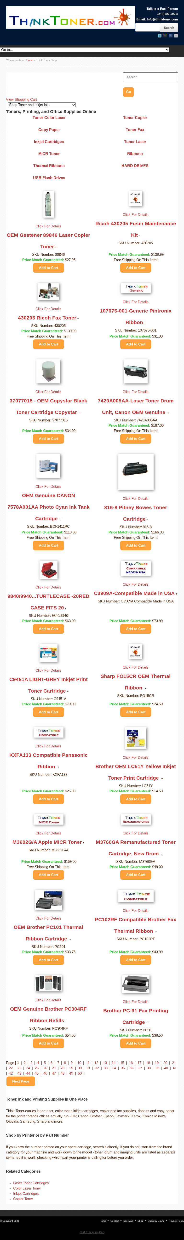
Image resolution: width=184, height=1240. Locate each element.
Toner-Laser (135, 142)
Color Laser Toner (27, 1188)
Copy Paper (49, 130)
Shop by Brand (156, 1221)
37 (140, 1068)
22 (11, 1068)
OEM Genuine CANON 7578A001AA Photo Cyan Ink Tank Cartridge (48, 507)
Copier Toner (23, 1199)
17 (139, 1063)
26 (45, 1068)
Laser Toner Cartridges (31, 1183)
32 (97, 1068)
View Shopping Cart (21, 99)
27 (54, 1068)
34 (114, 1068)
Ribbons (135, 154)
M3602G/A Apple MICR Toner (47, 842)
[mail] (176, 36)
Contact (114, 1221)
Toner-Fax (135, 130)
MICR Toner (49, 154)
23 (19, 1068)
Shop (141, 1221)
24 (28, 1068)
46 (45, 1073)
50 (80, 1073)
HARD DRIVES (135, 166)
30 (80, 1068)
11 (88, 1063)
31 (88, 1068)
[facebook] (170, 36)
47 (54, 1073)
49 (71, 1073)
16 (131, 1063)
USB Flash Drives (49, 178)
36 (131, 1068)
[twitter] (159, 36)
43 (19, 1073)
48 (62, 1073)
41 (175, 1068)
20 (165, 1063)
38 (149, 1068)
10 (79, 1063)
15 (122, 1063)
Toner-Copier (135, 118)
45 (37, 1073)
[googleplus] (165, 36)
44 (28, 1073)
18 (148, 1063)
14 (113, 1063)
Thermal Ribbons (49, 166)
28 (62, 1068)
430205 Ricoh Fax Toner (47, 317)
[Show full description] (56, 247)
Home (29, 60)
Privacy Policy (176, 1221)
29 (71, 1068)
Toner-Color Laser (49, 118)
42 (11, 1073)
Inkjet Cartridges (49, 142)
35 (123, 1068)
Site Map (128, 1221)
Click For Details (48, 226)
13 (105, 1063)
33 (106, 1068)
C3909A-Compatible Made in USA (134, 593)
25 (37, 1068)
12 (96, 1063)
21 (174, 1063)
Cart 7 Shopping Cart (92, 1232)
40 (166, 1068)
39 (157, 1068)
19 (157, 1063)
